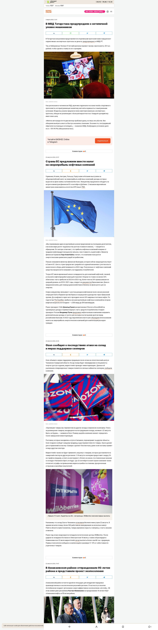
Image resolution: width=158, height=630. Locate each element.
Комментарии (79, 151)
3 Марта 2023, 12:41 (51, 19)
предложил (77, 312)
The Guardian (59, 300)
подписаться (102, 141)
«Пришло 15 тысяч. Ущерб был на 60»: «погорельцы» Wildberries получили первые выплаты (79, 516)
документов (87, 282)
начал (77, 540)
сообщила (108, 368)
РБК (83, 187)
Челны (48, 5)
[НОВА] (94, 11)
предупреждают (89, 41)
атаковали (80, 522)
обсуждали (95, 318)
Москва (57, 5)
